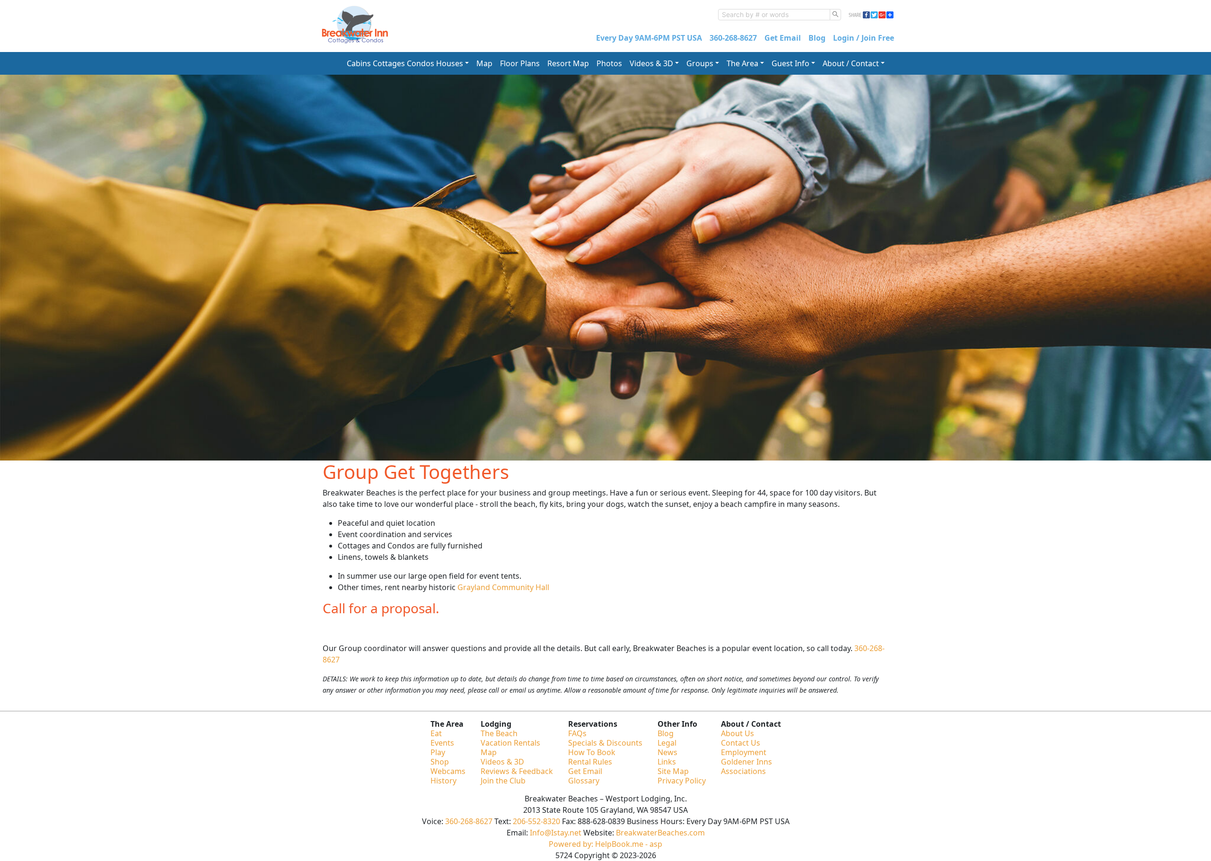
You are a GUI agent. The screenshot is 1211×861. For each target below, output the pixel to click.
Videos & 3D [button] (651, 63)
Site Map (673, 771)
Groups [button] (699, 63)
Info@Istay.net (555, 832)
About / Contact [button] (851, 63)
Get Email (782, 38)
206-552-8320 (536, 821)
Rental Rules (590, 762)
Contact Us (740, 743)
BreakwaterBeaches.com (660, 832)
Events (442, 743)
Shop (439, 762)
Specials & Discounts (605, 743)
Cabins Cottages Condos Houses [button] (405, 63)
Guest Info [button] (790, 63)
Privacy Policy (682, 780)
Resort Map (568, 63)
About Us (737, 733)
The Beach (499, 733)
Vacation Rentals (510, 743)
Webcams (447, 771)
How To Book (591, 752)
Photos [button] (609, 63)
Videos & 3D (502, 762)
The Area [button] (742, 63)
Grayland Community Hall (503, 587)
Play (437, 752)
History (443, 780)
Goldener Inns (746, 762)
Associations (743, 771)
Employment (743, 752)
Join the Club (503, 780)
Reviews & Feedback (517, 771)
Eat (436, 733)
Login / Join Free (863, 38)
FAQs (577, 733)
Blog (816, 38)
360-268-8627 (733, 38)
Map (484, 63)
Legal (667, 743)
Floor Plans (520, 63)
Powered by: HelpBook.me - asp (605, 844)
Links (667, 762)
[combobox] (774, 14)
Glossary (583, 780)
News (667, 752)
